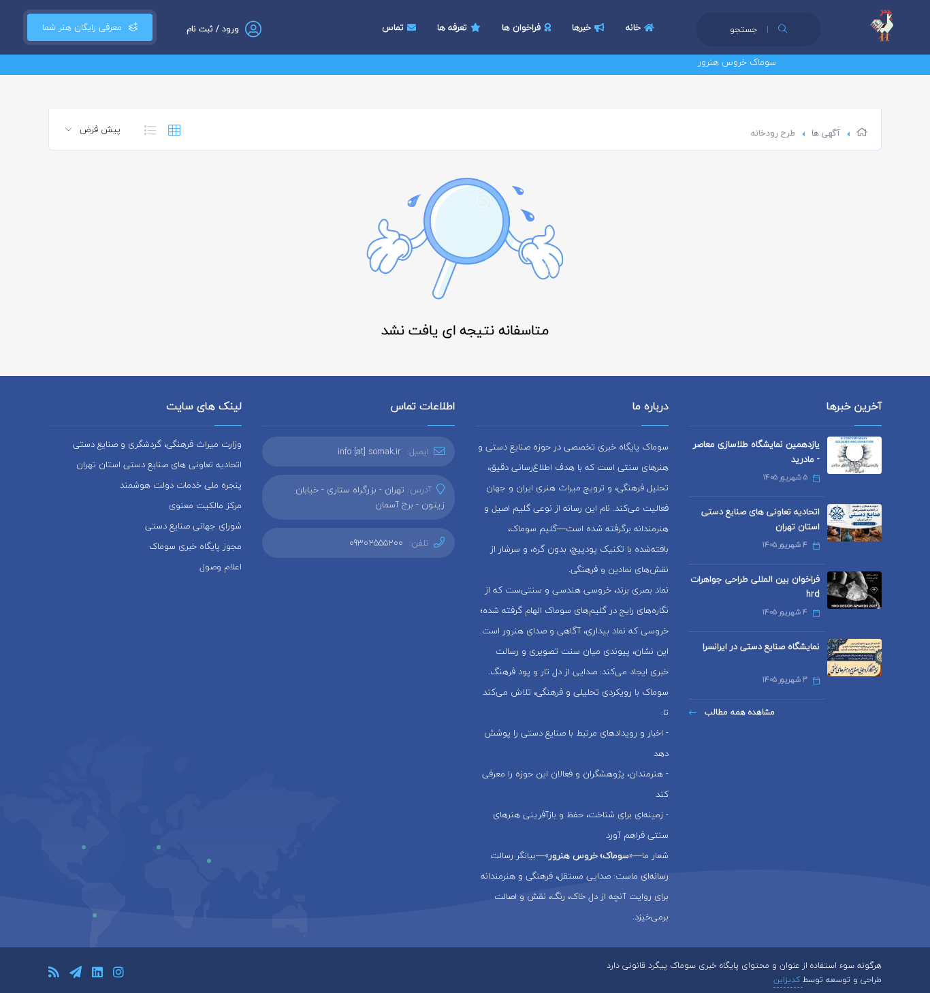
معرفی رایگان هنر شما (82, 27)
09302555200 (376, 542)
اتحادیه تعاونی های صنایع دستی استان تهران (760, 519)
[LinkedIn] (97, 974)
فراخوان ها (521, 27)
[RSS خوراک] (53, 974)
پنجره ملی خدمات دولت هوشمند (181, 484)
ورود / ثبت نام (213, 29)
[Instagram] (118, 974)
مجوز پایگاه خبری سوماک (195, 546)
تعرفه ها (452, 27)
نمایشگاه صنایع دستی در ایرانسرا (761, 646)
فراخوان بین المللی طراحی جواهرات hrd (755, 586)
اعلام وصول (220, 566)
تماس (393, 27)
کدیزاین (788, 980)
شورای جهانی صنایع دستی (193, 525)
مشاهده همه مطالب (738, 712)
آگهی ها (826, 133)
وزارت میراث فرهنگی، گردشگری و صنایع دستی (157, 444)
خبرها (581, 27)
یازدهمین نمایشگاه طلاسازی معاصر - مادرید (756, 452)
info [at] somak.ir (369, 451)
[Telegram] (75, 974)
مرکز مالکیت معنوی (205, 505)
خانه (633, 27)
